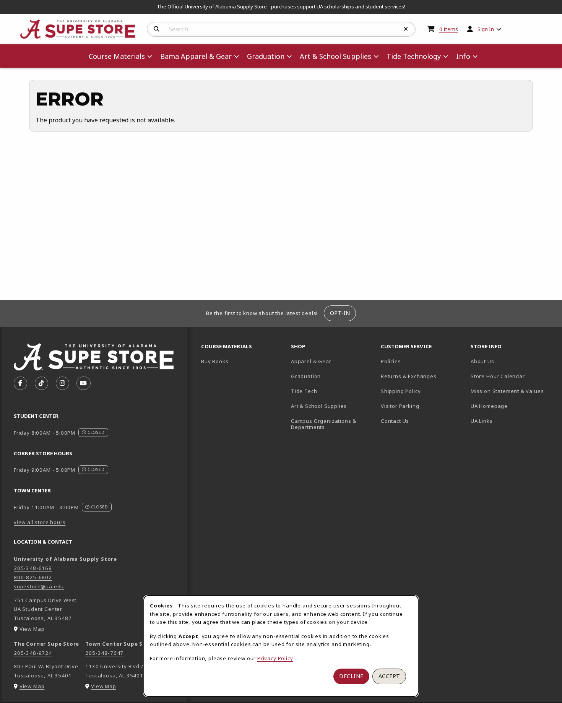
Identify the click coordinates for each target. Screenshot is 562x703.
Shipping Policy (401, 391)
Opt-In (340, 313)
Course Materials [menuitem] (117, 56)
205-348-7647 (104, 652)
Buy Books (214, 361)
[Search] (157, 29)
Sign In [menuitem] (486, 29)
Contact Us (395, 420)
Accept (389, 676)
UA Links (482, 420)
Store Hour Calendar (512, 376)
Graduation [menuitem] (265, 56)
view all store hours (40, 522)
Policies (391, 361)
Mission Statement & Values (507, 391)
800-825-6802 (33, 577)
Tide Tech (304, 391)
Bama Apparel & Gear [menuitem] (196, 56)
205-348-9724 (33, 652)
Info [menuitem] (463, 56)
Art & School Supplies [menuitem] (335, 56)
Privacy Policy (275, 658)
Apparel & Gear (311, 361)
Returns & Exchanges (409, 376)
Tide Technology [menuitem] (414, 56)
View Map (32, 628)
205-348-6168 (33, 568)
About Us (482, 361)
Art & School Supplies (319, 406)
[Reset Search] (406, 29)
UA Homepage (512, 405)
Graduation (306, 376)
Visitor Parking (400, 406)
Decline (351, 676)
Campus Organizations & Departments (333, 424)
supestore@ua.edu (39, 586)
